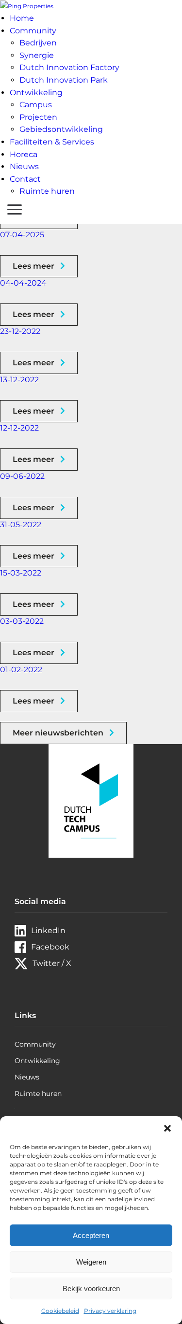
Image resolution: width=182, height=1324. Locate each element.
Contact (25, 179)
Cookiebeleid (60, 1310)
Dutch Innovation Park (63, 80)
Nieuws (24, 166)
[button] (167, 1128)
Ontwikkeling (36, 92)
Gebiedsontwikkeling (61, 129)
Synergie (36, 55)
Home (22, 18)
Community (33, 30)
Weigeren (91, 1262)
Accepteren (91, 1235)
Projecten (38, 117)
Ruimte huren (47, 191)
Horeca (23, 154)
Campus (35, 104)
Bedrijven (38, 42)
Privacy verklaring (110, 1310)
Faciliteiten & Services (52, 141)
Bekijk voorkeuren (91, 1288)
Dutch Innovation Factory (69, 67)
